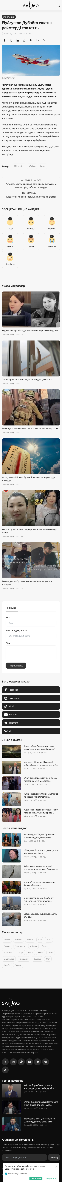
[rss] (5, 1069)
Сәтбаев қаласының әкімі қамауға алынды (40, 915)
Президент (23, 958)
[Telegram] (37, 1061)
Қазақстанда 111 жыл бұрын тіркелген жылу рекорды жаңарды (28, 479)
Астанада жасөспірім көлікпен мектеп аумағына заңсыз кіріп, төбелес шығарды (31, 186)
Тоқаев (7, 939)
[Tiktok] (21, 1061)
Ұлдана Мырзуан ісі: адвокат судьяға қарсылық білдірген (30, 330)
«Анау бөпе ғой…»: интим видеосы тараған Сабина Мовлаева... (40, 779)
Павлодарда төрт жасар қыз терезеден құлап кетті (27, 379)
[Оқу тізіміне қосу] (43, 40)
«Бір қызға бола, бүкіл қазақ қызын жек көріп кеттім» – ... (41, 852)
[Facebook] (5, 1061)
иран (50, 952)
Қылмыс (37, 958)
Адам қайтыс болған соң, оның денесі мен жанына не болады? (39, 747)
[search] (58, 5)
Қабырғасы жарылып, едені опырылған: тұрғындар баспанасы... (41, 867)
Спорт (20, 952)
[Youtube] (29, 1061)
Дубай (32, 166)
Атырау (7, 946)
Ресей (40, 952)
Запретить (51, 1178)
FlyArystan (19, 166)
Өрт (48, 958)
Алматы (18, 939)
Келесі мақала (29, 193)
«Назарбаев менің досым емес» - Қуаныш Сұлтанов (40, 883)
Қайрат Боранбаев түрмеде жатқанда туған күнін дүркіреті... (41, 1087)
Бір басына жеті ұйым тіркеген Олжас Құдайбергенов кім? (40, 1120)
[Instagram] (13, 1061)
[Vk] (45, 1061)
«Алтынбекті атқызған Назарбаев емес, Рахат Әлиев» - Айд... (41, 1103)
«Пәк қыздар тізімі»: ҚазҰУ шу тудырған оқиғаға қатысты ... (38, 899)
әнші (49, 939)
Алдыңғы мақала (33, 180)
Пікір (8, 643)
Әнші (30, 952)
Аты (7, 617)
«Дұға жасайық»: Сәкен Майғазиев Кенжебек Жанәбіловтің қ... (41, 795)
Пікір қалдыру (16, 665)
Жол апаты (20, 946)
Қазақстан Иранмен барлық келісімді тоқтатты (31, 196)
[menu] (4, 5)
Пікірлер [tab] (11, 607)
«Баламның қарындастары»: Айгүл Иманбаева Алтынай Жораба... (41, 811)
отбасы (33, 946)
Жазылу (54, 1157)
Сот (40, 939)
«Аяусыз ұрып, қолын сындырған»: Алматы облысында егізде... (29, 531)
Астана (30, 939)
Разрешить (36, 1178)
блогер (45, 946)
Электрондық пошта (16, 630)
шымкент (8, 952)
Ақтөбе (7, 965)
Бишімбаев (9, 958)
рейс (43, 166)
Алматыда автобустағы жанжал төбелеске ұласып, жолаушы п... (27, 583)
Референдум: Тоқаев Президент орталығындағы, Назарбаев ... (39, 836)
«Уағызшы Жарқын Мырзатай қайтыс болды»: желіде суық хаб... (41, 763)
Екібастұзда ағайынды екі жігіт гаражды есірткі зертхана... (30, 428)
